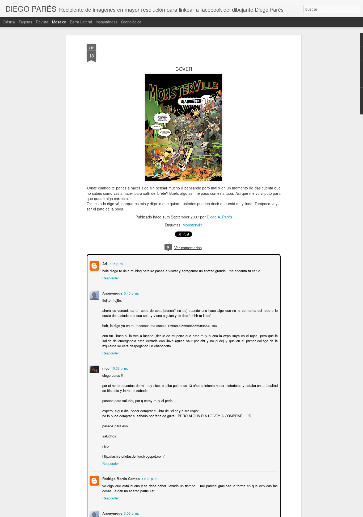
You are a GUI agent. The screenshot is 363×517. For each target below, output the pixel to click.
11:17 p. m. (149, 478)
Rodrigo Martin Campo (120, 478)
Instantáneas (106, 21)
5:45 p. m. (130, 292)
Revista (42, 21)
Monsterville (193, 225)
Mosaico (59, 21)
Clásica (9, 21)
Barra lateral (81, 21)
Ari (104, 263)
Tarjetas (25, 21)
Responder (110, 277)
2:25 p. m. (115, 263)
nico (105, 367)
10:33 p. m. (119, 367)
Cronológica (131, 21)
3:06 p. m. (130, 512)
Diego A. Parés (219, 217)
